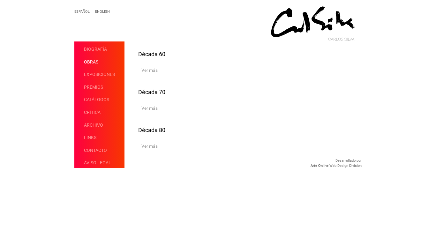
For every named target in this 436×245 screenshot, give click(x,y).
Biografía (95, 49)
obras (91, 61)
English (102, 12)
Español (82, 12)
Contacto (95, 150)
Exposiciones (99, 74)
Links (90, 137)
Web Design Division (336, 166)
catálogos (96, 99)
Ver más (149, 70)
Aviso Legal (97, 162)
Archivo (93, 125)
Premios (93, 87)
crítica (92, 112)
